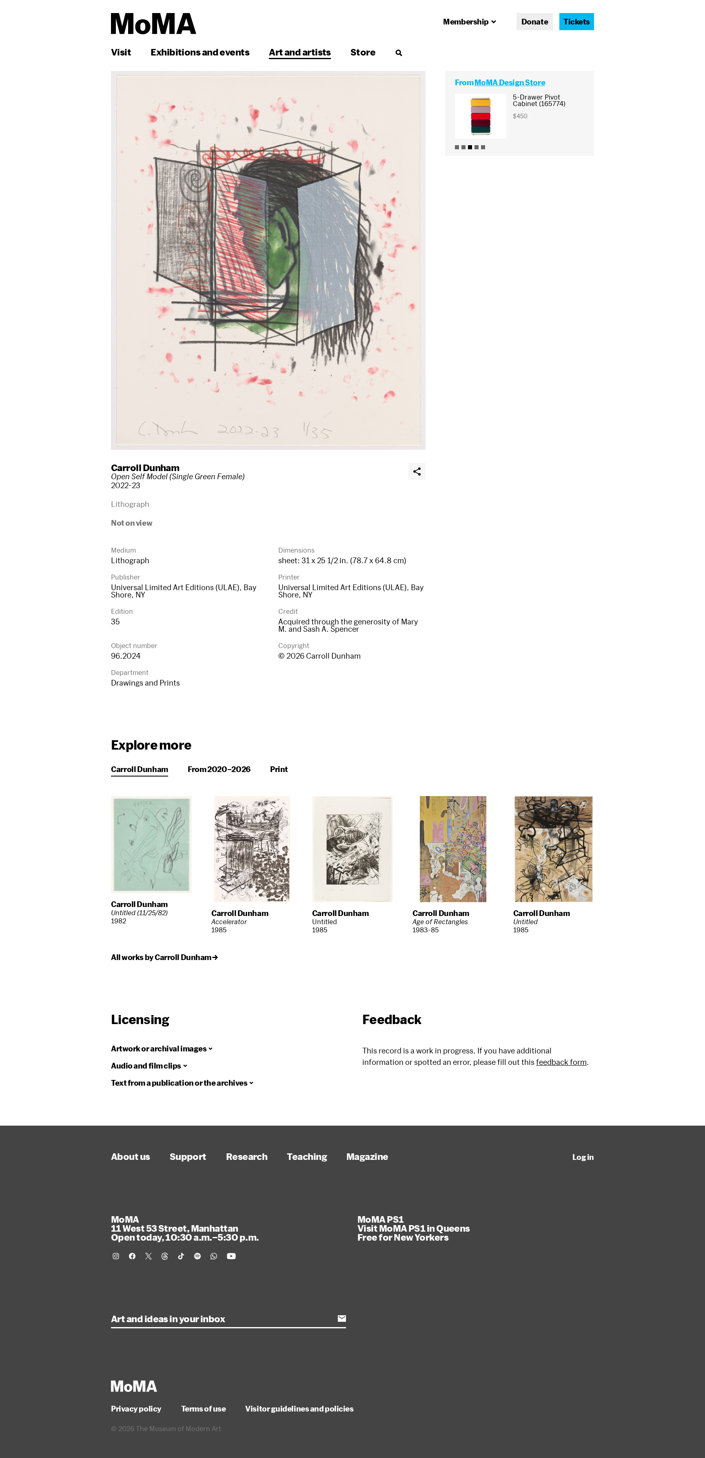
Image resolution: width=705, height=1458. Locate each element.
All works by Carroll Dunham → (164, 957)
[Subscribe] (342, 1318)
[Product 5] (483, 147)
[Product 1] (457, 147)
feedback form (561, 1062)
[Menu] (398, 52)
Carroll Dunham (145, 467)
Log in (583, 1157)
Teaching (307, 1156)
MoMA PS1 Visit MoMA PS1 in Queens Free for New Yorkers (413, 1228)
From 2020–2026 (219, 769)
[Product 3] (470, 147)
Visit (121, 51)
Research (247, 1156)
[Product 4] (476, 147)
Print (279, 769)
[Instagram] (116, 1256)
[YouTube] (231, 1256)
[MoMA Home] (153, 23)
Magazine (367, 1156)
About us (130, 1156)
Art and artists (300, 51)
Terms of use (203, 1408)
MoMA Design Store (509, 82)
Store (362, 51)
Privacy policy (136, 1408)
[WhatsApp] (214, 1256)
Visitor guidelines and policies (299, 1408)
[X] (148, 1256)
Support (188, 1156)
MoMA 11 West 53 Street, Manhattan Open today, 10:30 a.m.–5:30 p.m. (185, 1228)
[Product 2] (463, 147)
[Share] (417, 471)
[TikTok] (181, 1256)
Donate (534, 21)
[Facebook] (132, 1256)
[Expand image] (268, 260)
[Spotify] (197, 1256)
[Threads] (165, 1256)
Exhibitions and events (200, 51)
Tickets (576, 21)
